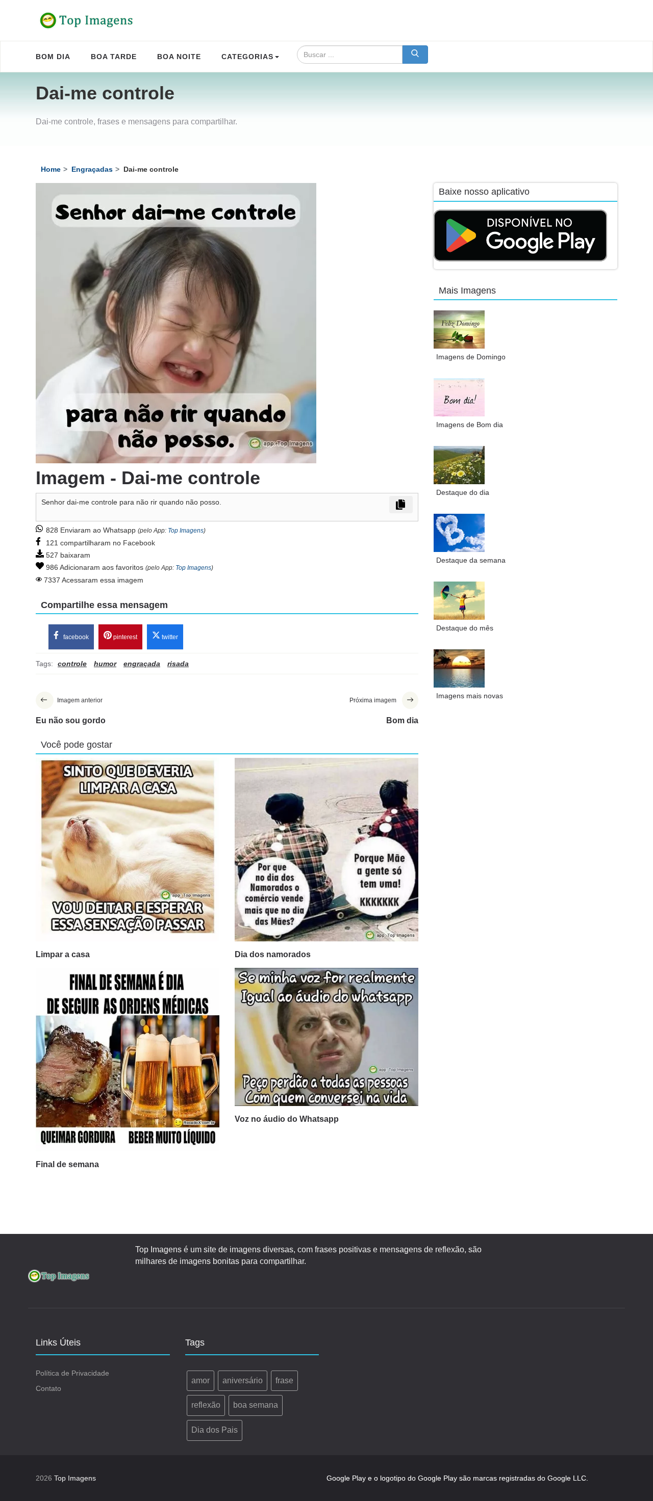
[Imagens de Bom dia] (459, 397)
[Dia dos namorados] (326, 849)
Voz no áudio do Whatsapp (287, 1119)
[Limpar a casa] (127, 849)
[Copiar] (401, 504)
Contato (48, 1388)
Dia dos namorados (273, 954)
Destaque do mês (464, 628)
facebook (75, 637)
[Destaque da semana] (459, 533)
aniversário (242, 1380)
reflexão (205, 1405)
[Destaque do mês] (459, 601)
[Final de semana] (127, 1059)
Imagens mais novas (469, 696)
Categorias (247, 56)
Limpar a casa (63, 954)
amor (200, 1380)
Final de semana (67, 1164)
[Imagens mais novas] (459, 668)
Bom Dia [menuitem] (53, 56)
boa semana (255, 1405)
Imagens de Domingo (471, 357)
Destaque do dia (462, 492)
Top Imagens (186, 530)
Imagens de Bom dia (469, 424)
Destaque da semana (471, 560)
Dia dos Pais (214, 1430)
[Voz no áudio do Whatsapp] (326, 1037)
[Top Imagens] (87, 20)
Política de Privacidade (72, 1373)
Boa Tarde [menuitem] (114, 56)
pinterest (124, 637)
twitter (169, 637)
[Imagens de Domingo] (459, 329)
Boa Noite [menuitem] (179, 56)
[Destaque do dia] (459, 465)
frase (284, 1380)
